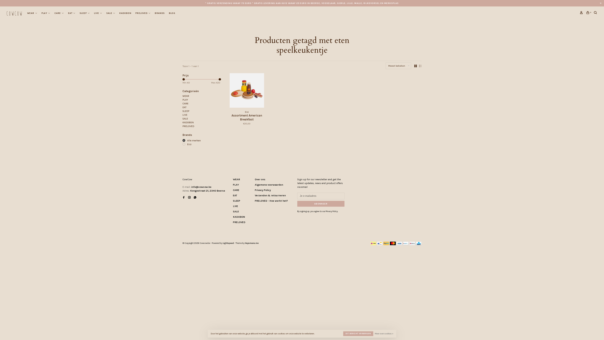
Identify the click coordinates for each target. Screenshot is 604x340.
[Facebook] (183, 197)
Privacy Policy (263, 190)
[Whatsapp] (195, 197)
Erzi (189, 144)
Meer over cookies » (384, 333)
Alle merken (194, 140)
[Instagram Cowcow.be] (189, 197)
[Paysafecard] (406, 244)
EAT (70, 13)
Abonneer (320, 203)
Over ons (260, 179)
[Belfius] (412, 244)
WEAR (30, 13)
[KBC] (419, 244)
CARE (57, 13)
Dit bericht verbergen (358, 333)
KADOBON (125, 13)
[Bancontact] (380, 244)
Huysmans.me (252, 243)
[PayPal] (386, 244)
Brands (160, 13)
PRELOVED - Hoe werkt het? (271, 200)
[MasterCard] (393, 244)
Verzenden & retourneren (270, 195)
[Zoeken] (596, 13)
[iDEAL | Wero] (373, 244)
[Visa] (399, 244)
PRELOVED (141, 13)
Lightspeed (228, 243)
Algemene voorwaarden (269, 184)
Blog (172, 13)
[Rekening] (582, 13)
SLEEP (83, 13)
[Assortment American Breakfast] (247, 91)
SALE (109, 13)
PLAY (44, 13)
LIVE (96, 13)
